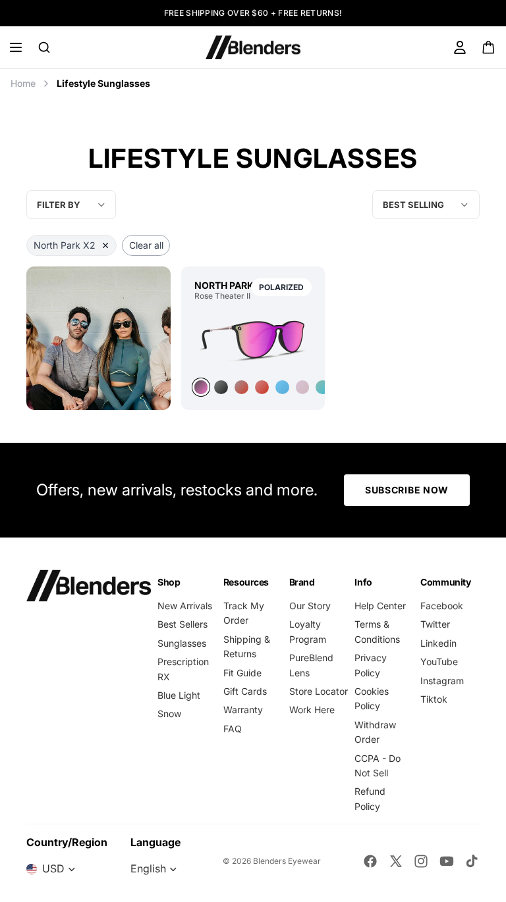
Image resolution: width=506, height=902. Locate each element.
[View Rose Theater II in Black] (221, 387)
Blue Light (178, 695)
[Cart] (489, 47)
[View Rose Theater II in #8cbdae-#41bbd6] (322, 387)
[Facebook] (370, 861)
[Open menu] (16, 47)
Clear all (146, 245)
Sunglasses (181, 643)
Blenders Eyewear (287, 861)
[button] (426, 204)
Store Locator (318, 691)
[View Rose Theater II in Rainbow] (241, 387)
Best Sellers (182, 624)
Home (23, 83)
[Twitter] (396, 861)
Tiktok (433, 699)
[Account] (459, 47)
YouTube (439, 661)
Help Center (380, 605)
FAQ (232, 728)
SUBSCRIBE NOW (407, 489)
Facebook (441, 605)
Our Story (310, 605)
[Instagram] (421, 861)
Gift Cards (245, 691)
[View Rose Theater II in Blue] (282, 387)
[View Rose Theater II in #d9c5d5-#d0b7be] (303, 387)
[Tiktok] (472, 861)
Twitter (435, 624)
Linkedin (438, 643)
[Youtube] (447, 861)
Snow (169, 713)
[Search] (44, 47)
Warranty (243, 709)
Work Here (312, 709)
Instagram (442, 680)
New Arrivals (184, 605)
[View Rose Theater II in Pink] (253, 339)
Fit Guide (242, 672)
